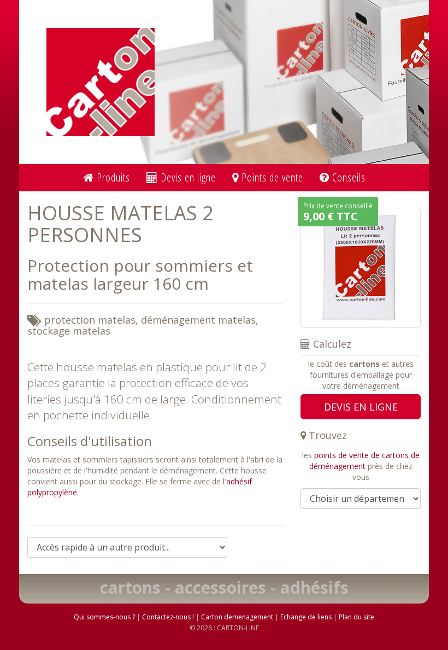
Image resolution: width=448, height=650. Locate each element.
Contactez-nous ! (168, 617)
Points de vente (271, 177)
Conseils (347, 177)
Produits (112, 177)
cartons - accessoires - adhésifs (224, 587)
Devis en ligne (187, 177)
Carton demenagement (237, 617)
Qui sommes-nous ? (104, 617)
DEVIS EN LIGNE (361, 406)
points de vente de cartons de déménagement (364, 460)
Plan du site (356, 617)
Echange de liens (306, 617)
